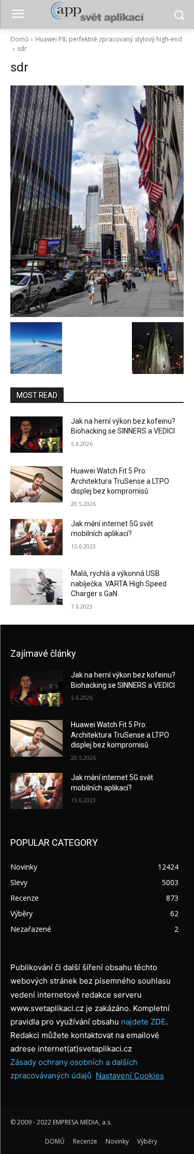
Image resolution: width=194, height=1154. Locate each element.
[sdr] (97, 201)
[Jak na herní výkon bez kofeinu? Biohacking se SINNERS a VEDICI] (36, 434)
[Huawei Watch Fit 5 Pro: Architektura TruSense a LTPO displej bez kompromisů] (36, 484)
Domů (19, 39)
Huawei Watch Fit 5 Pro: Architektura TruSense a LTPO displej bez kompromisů (120, 481)
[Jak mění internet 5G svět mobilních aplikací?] (36, 537)
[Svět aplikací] (97, 12)
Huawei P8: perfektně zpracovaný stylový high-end (108, 39)
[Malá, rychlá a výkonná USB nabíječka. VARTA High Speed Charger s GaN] (36, 587)
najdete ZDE (143, 1022)
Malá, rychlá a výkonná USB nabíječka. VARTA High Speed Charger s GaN (119, 583)
